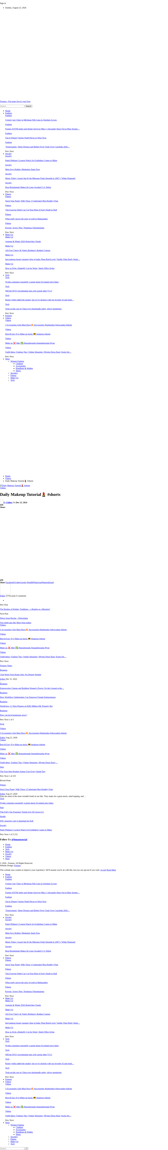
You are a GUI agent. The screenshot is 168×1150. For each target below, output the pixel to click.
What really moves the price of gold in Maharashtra (26, 219)
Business (3, 670)
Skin (2, 767)
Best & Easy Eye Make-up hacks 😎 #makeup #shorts (27, 334)
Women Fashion (17, 361)
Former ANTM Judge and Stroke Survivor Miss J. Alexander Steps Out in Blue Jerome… (42, 129)
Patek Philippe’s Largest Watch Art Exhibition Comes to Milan (31, 160)
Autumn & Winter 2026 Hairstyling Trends (23, 241)
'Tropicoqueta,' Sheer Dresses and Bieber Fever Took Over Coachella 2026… (37, 147)
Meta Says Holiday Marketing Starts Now (22, 169)
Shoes (18, 371)
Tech (7, 275)
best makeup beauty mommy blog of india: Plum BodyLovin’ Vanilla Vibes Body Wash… (42, 259)
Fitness (8, 194)
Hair (2, 807)
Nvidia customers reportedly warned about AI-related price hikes (32, 282)
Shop (7, 359)
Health (3, 816)
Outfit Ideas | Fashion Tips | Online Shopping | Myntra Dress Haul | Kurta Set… (38, 352)
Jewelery (14, 373)
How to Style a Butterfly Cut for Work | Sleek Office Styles (29, 268)
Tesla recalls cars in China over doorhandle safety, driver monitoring (33, 309)
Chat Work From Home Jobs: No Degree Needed (20, 674)
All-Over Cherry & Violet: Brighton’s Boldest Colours (27, 250)
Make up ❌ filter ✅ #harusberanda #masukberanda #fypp (30, 343)
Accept (103, 870)
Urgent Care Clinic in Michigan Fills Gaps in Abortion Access (31, 120)
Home (7, 111)
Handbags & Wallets (24, 368)
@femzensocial (19, 839)
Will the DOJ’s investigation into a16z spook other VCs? (28, 291)
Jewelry (8, 154)
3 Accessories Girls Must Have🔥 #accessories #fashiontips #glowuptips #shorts (38, 325)
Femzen (8, 316)
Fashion (8, 113)
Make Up (9, 235)
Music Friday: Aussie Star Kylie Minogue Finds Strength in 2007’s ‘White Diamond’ (40, 178)
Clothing (19, 364)
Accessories (21, 366)
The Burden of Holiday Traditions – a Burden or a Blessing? (25, 609)
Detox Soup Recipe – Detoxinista (14, 618)
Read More (111, 870)
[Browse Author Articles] (5, 593)
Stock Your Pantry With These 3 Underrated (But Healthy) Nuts (31, 201)
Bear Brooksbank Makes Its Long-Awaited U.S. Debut (28, 187)
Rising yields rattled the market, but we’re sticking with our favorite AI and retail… (39, 300)
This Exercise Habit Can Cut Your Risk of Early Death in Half (31, 210)
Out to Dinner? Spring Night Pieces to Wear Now (25, 138)
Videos (8, 318)
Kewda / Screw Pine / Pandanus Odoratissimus (24, 228)
